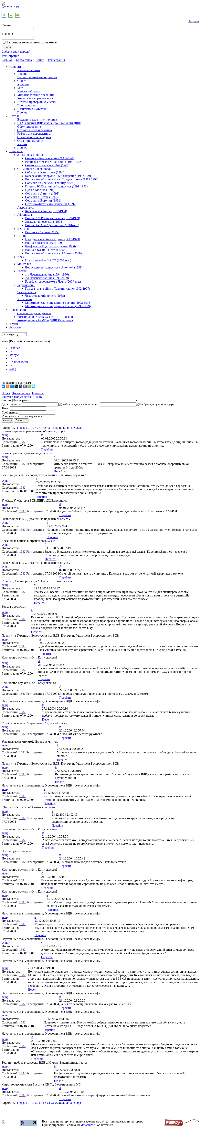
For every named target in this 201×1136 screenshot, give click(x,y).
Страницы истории (30, 140)
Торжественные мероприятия (37, 77)
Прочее (22, 112)
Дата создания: (11, 404)
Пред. (21, 427)
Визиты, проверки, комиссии (37, 102)
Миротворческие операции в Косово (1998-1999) (58, 306)
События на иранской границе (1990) (50, 183)
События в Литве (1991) (41, 197)
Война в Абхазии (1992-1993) (44, 242)
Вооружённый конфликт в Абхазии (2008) (53, 253)
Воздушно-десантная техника (37, 119)
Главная (7, 60)
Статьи (14, 116)
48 (67, 427)
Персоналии (17, 309)
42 (44, 427)
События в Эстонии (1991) (43, 200)
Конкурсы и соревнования (35, 98)
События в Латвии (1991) (42, 193)
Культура (23, 84)
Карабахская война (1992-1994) (46, 211)
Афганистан (25, 214)
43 (48, 427)
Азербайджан (26, 207)
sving (12, 369)
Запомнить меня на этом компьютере (32, 42)
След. (78, 427)
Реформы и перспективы (34, 133)
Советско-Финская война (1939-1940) (50, 158)
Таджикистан (26, 285)
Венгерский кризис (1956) (42, 232)
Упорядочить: (11, 416)
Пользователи (18, 362)
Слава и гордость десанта (34, 313)
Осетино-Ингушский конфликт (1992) (50, 204)
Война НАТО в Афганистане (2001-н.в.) (52, 225)
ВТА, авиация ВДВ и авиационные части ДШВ (49, 123)
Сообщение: (10, 412)
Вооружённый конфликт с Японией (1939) (53, 267)
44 (52, 427)
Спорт (21, 80)
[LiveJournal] (20, 386)
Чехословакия (26, 292)
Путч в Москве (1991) (39, 190)
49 (71, 427)
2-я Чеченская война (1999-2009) (47, 278)
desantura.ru (88, 1125)
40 (36, 427)
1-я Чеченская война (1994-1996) (47, 274)
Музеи (13, 323)
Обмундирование (29, 126)
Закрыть (193, 21)
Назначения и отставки (32, 109)
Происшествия (27, 105)
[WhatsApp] (29, 386)
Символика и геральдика (34, 137)
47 (64, 427)
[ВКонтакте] (3, 386)
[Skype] (33, 386)
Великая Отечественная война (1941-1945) (53, 161)
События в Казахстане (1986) (44, 172)
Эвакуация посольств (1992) (44, 221)
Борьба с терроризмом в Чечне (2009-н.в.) (53, 281)
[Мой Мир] (12, 386)
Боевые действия (28, 91)
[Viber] (25, 386)
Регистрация (10, 56)
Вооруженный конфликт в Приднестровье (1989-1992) (61, 179)
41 (40, 427)
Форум (14, 355)
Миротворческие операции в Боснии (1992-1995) (58, 302)
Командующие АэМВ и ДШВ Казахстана (45, 320)
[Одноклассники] (7, 386)
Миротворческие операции (35, 94)
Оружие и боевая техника (34, 130)
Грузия (21, 235)
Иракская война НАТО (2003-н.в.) (48, 260)
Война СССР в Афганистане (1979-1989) (52, 218)
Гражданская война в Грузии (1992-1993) (52, 239)
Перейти (47, 449)
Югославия (24, 299)
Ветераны (16, 151)
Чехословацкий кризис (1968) (45, 295)
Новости (15, 66)
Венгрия (23, 228)
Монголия (24, 264)
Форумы (15, 327)
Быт (20, 87)
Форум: (7, 400)
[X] (16, 386)
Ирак (20, 257)
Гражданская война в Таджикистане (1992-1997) (57, 288)
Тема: (5, 408)
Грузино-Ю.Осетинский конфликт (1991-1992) (56, 186)
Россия (21, 271)
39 (32, 427)
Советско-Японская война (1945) (47, 165)
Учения (22, 73)
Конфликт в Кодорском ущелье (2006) (50, 246)
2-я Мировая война (30, 154)
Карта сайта (24, 60)
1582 (22, 442)
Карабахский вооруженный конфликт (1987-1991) (58, 175)
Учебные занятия (28, 70)
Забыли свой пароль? (16, 51)
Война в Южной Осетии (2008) (46, 249)
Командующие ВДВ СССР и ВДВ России (45, 316)
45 (56, 427)
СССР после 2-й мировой (34, 168)
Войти (40, 60)
